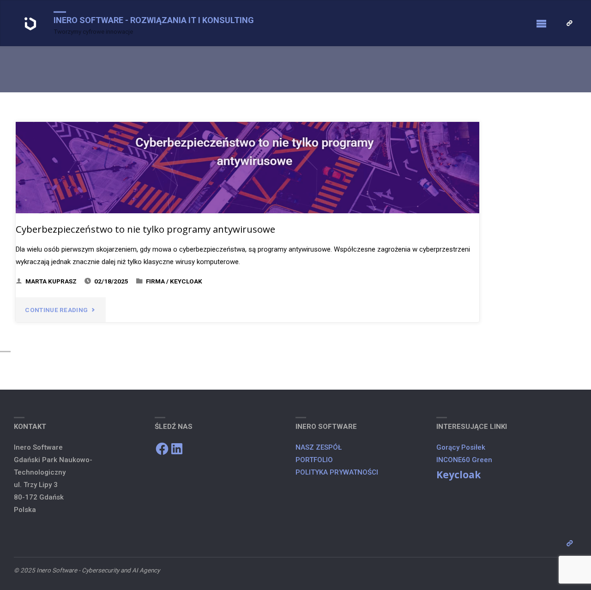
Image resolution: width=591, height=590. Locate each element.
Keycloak (186, 281)
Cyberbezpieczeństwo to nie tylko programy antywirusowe (145, 229)
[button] (30, 24)
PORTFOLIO (314, 460)
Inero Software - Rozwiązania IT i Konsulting (154, 20)
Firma (155, 281)
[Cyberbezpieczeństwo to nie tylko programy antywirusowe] (247, 167)
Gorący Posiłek (460, 447)
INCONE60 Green (464, 460)
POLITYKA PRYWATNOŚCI (338, 472)
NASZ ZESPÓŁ (319, 447)
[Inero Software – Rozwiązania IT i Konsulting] (30, 23)
